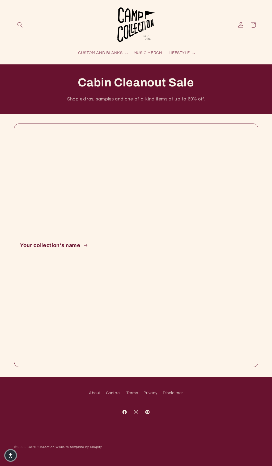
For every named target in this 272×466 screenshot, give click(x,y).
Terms (132, 393)
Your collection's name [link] (51, 245)
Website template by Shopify (79, 447)
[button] (20, 25)
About (94, 393)
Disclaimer (173, 393)
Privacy (150, 393)
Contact (113, 393)
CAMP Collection (41, 447)
